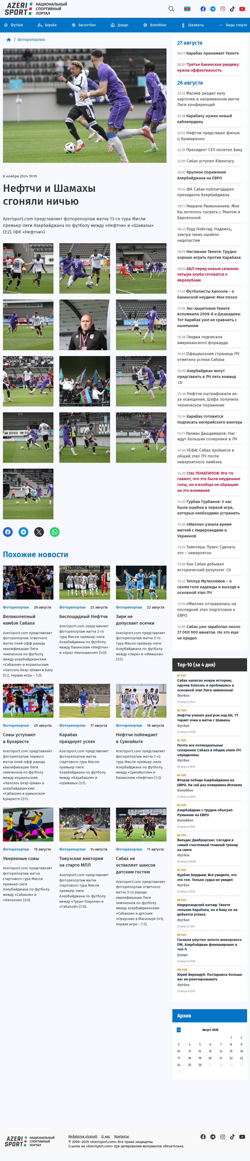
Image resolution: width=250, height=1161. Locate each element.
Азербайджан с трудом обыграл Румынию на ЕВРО (205, 812)
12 (199, 1051)
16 (241, 1051)
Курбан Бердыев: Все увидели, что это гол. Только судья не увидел (207, 877)
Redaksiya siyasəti (82, 1136)
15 (231, 1051)
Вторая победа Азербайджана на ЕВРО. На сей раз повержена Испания (209, 782)
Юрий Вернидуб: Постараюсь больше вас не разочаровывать (209, 977)
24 (178, 1065)
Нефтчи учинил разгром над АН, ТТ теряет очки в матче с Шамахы (207, 717)
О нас (105, 1136)
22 (231, 1058)
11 (189, 1051)
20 (210, 1058)
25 (189, 1065)
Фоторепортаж (31, 39)
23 (241, 1058)
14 (220, 1051)
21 (220, 1058)
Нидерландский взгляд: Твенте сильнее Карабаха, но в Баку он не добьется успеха (207, 910)
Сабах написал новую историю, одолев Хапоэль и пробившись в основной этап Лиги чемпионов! (205, 685)
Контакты (121, 1136)
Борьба (51, 25)
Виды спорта (236, 25)
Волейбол (158, 25)
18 (189, 1058)
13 (210, 1051)
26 (199, 1065)
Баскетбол (87, 25)
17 (178, 1058)
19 (199, 1058)
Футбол (17, 25)
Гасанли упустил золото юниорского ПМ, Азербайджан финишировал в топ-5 (209, 945)
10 (178, 1051)
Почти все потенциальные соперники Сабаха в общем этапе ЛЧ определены (209, 750)
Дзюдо (123, 25)
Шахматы (196, 25)
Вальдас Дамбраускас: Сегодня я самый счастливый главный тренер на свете (207, 845)
